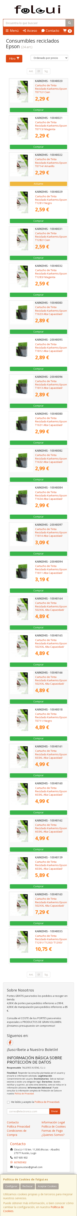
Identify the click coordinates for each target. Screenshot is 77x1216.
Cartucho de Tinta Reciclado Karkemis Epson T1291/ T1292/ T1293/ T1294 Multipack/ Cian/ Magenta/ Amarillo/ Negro (51, 942)
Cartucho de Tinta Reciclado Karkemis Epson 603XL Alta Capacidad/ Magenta (51, 756)
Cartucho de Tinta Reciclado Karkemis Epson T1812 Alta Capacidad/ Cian (51, 349)
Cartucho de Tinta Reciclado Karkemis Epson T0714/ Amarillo (51, 162)
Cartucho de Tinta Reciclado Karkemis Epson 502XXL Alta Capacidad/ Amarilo (51, 682)
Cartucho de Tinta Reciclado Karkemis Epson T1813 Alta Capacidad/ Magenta (51, 386)
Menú (14, 30)
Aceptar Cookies (47, 1186)
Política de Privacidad (24, 1093)
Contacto (52, 30)
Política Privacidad (18, 1126)
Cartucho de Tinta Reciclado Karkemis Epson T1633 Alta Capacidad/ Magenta (51, 312)
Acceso (31, 30)
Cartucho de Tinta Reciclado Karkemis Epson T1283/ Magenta (51, 273)
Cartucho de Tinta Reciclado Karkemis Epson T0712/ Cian (51, 89)
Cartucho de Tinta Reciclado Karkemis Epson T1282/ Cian (51, 236)
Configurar (11, 1186)
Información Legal (53, 1122)
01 (39, 71)
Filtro (12, 58)
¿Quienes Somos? (52, 1135)
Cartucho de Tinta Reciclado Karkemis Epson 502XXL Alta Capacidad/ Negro (51, 904)
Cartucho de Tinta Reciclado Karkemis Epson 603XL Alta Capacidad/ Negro (51, 867)
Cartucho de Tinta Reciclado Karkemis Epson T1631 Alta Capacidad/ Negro (51, 423)
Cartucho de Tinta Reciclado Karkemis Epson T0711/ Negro (51, 717)
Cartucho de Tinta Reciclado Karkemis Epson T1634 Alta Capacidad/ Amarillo (51, 497)
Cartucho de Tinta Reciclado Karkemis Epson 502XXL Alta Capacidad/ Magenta (51, 645)
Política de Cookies (53, 1126)
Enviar (54, 1111)
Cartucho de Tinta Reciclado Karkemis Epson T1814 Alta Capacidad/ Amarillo (51, 534)
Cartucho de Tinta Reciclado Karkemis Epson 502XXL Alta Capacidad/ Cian (51, 608)
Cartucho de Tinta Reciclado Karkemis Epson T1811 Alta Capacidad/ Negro (51, 571)
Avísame (38, 183)
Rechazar (28, 1186)
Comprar (38, 110)
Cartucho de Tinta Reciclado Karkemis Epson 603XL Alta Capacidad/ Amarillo (51, 830)
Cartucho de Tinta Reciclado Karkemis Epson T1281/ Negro (51, 200)
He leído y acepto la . (35, 1102)
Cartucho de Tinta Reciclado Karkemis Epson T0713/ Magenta (51, 125)
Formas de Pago (52, 1130)
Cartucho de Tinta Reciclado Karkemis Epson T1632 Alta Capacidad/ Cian (51, 460)
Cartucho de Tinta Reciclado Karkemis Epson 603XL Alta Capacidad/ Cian (51, 793)
